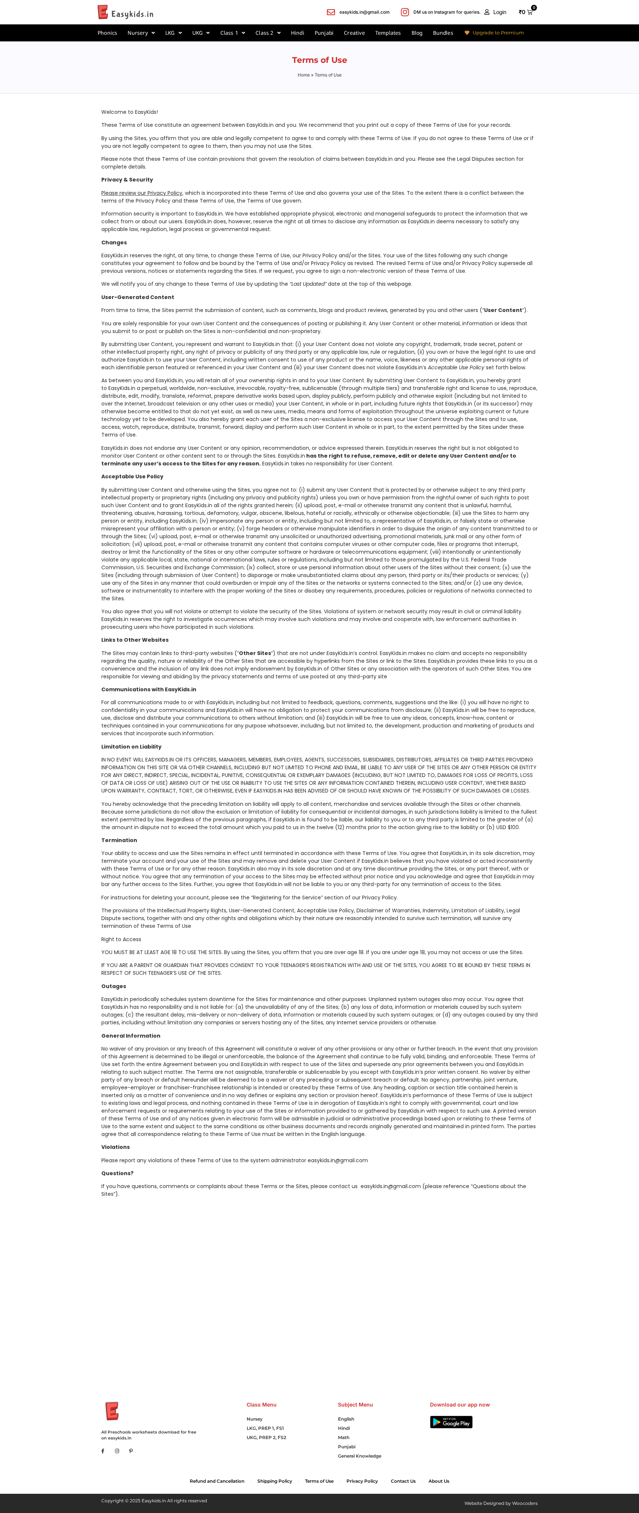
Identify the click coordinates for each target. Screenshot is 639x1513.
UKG (197, 32)
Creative (354, 32)
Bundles (443, 32)
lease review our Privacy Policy (143, 193)
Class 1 (229, 32)
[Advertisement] (319, 1274)
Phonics (107, 32)
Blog (417, 32)
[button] (495, 12)
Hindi (297, 32)
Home (304, 75)
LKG (170, 32)
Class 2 (264, 32)
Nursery (138, 32)
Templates (388, 32)
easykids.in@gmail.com (338, 1160)
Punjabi (324, 32)
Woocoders (525, 1503)
